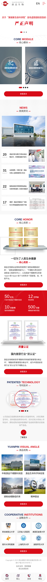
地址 (40, 579)
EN (38, 3)
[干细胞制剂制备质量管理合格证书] (23, 399)
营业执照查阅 (23, 569)
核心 (18, 579)
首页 (7, 579)
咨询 (29, 579)
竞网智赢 (27, 566)
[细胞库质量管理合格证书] (32, 399)
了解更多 (25, 245)
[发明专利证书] (14, 399)
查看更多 (23, 94)
